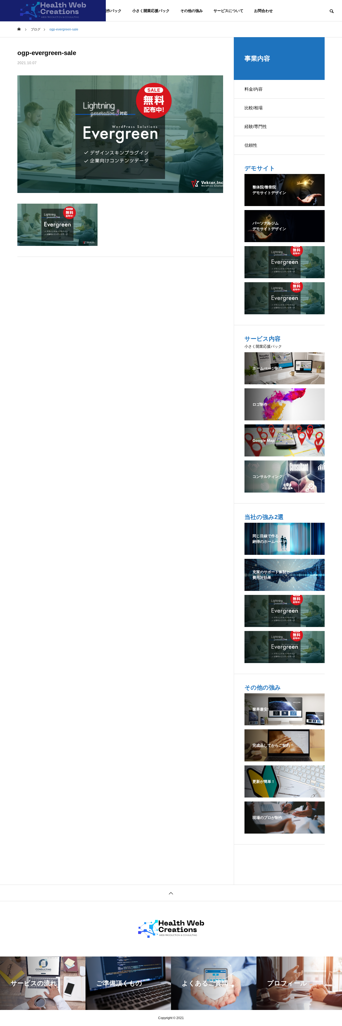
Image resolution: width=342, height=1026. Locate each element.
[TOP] (171, 893)
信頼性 (250, 145)
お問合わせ (263, 11)
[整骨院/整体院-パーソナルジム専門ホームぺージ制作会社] (53, 10)
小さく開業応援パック (151, 11)
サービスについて (228, 11)
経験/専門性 (255, 126)
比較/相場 (253, 108)
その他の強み (191, 11)
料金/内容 (253, 89)
